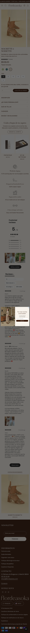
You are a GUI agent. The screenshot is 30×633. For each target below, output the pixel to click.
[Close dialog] (28, 307)
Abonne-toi (22, 320)
